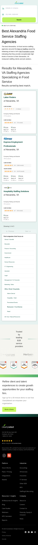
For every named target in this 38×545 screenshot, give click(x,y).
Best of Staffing (22, 49)
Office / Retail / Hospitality (12, 289)
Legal (6, 275)
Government (8, 253)
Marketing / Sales (9, 284)
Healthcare (7, 257)
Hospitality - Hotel (12, 298)
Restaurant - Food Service (14, 307)
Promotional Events (12, 302)
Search (19, 20)
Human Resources (10, 262)
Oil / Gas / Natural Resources (12, 316)
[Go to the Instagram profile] (35, 532)
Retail (8, 311)
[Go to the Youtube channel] (32, 532)
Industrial (7, 271)
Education (7, 244)
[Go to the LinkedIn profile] (25, 532)
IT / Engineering (9, 266)
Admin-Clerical (11, 293)
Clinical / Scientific (9, 239)
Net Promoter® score (26, 51)
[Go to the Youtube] (29, 532)
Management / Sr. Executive (12, 280)
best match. (25, 85)
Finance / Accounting (10, 248)
